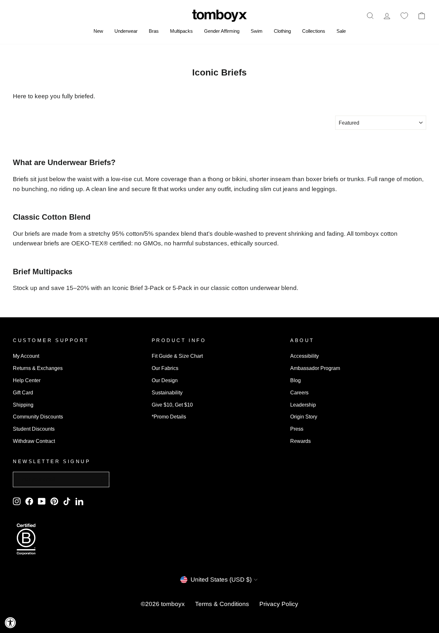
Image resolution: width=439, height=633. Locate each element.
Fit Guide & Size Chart (177, 356)
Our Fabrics (165, 368)
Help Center (26, 380)
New (98, 31)
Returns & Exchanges (38, 368)
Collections (313, 31)
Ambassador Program (315, 368)
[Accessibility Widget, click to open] (10, 622)
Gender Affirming (221, 31)
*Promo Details (169, 416)
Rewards (300, 441)
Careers (299, 392)
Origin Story (303, 416)
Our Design (165, 380)
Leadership (303, 405)
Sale (341, 31)
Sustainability (167, 392)
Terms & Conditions (222, 604)
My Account (26, 356)
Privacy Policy (278, 604)
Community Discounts (38, 416)
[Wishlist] (404, 16)
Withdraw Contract (34, 441)
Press (296, 429)
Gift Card (23, 392)
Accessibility (304, 356)
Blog (295, 380)
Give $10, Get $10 (172, 405)
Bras (154, 31)
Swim (257, 31)
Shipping (23, 405)
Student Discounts (34, 429)
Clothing (282, 31)
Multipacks (181, 31)
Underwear (126, 31)
